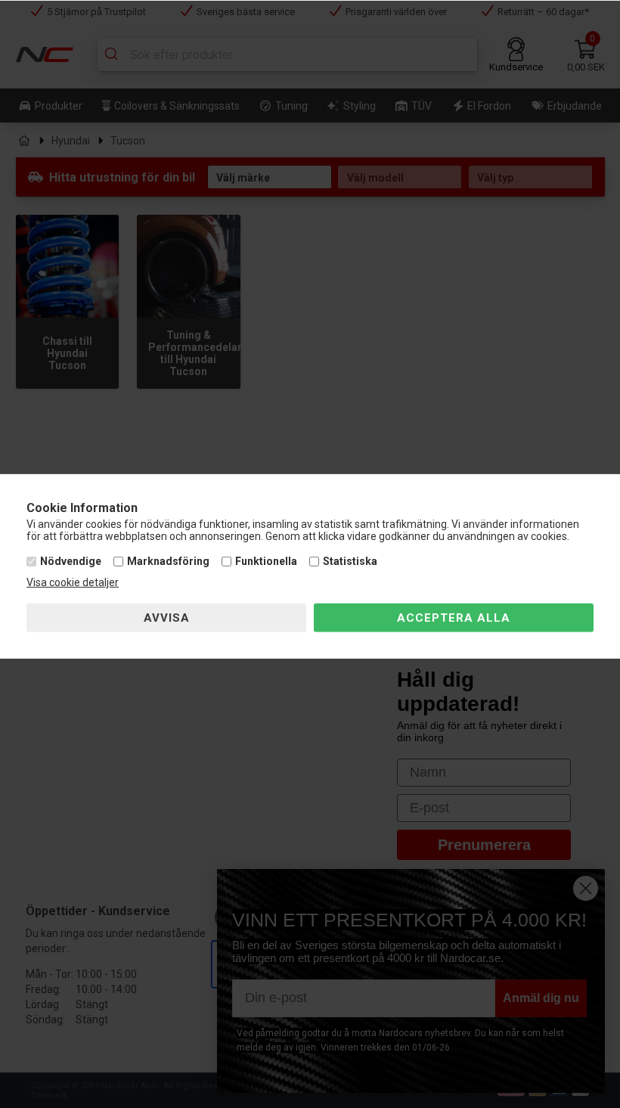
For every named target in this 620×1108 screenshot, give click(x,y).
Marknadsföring (168, 561)
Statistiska (350, 561)
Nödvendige (70, 561)
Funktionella (266, 561)
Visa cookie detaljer (72, 582)
